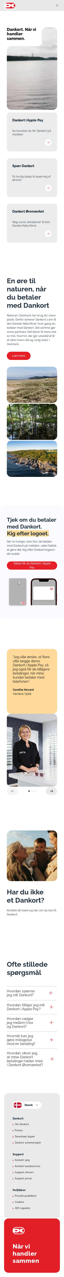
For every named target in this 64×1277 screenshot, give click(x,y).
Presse (19, 1130)
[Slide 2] (32, 791)
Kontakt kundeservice (27, 1166)
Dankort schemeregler (28, 1142)
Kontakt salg (22, 1160)
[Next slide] (51, 791)
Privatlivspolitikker (26, 1195)
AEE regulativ (22, 1208)
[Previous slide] (12, 791)
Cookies (19, 1202)
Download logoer (25, 1136)
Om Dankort (22, 1124)
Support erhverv (24, 1172)
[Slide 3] (35, 791)
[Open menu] (60, 5)
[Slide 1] (29, 791)
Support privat (23, 1178)
